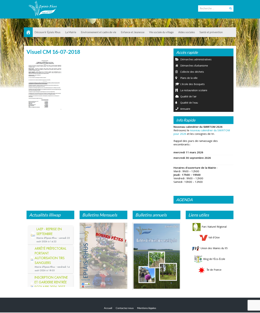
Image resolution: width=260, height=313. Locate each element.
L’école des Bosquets (192, 84)
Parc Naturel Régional (214, 226)
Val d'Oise (214, 237)
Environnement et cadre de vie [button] (98, 32)
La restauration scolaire (193, 90)
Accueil (108, 307)
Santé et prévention (211, 32)
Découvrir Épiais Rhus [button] (47, 32)
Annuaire (185, 108)
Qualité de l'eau (189, 102)
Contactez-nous (125, 307)
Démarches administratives (196, 59)
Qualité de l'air (188, 96)
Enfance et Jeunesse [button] (133, 32)
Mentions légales (146, 307)
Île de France (214, 269)
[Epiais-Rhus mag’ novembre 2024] (103, 256)
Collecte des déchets (192, 71)
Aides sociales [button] (186, 32)
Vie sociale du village (161, 32)
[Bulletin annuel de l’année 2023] (156, 256)
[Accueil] (28, 32)
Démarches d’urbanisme (194, 65)
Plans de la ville (189, 78)
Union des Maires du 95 (214, 248)
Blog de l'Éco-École (214, 259)
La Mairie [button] (70, 32)
